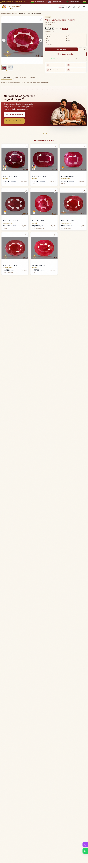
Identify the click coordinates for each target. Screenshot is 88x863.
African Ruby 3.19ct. (68, 221)
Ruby (15, 13)
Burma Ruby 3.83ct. (68, 176)
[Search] (69, 7)
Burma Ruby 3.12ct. (39, 221)
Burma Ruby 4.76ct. (39, 265)
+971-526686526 (74, 2)
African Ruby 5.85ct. (39, 176)
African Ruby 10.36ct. (10, 221)
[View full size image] (40, 18)
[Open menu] (84, 7)
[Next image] (40, 40)
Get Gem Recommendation (14, 114)
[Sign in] (79, 7)
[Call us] (85, 844)
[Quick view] (27, 151)
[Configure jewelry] (27, 155)
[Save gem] (80, 49)
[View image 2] (10, 68)
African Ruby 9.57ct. (10, 176)
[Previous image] (4, 40)
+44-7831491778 (56, 2)
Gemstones (9, 13)
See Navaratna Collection (14, 121)
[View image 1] (4, 68)
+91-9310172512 (39, 2)
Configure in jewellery (67, 54)
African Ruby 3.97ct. (10, 265)
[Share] (85, 49)
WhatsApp (56, 59)
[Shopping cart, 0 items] (74, 7)
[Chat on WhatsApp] (85, 851)
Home (3, 13)
